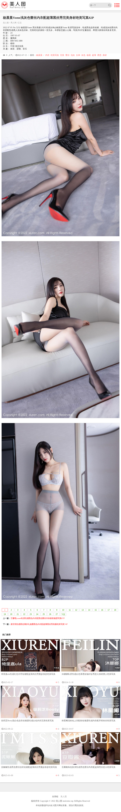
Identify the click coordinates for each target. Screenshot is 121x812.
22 (24, 614)
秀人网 (13, 23)
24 (37, 614)
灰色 (83, 55)
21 (18, 614)
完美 (62, 55)
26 (50, 614)
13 (83, 610)
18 (115, 610)
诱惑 (99, 55)
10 (63, 610)
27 (57, 614)
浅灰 (73, 55)
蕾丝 (67, 55)
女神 (78, 55)
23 (31, 614)
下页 (63, 614)
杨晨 (89, 55)
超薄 (94, 55)
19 (5, 614)
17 (109, 610)
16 (102, 610)
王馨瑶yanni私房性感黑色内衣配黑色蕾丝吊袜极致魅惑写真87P (38, 618)
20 (11, 614)
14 (89, 610)
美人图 (6, 23)
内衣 (47, 55)
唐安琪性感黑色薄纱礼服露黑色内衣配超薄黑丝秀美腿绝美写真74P (39, 624)
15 (96, 610)
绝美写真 (55, 55)
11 (70, 610)
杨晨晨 (39, 55)
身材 (105, 55)
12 (76, 610)
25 (44, 614)
